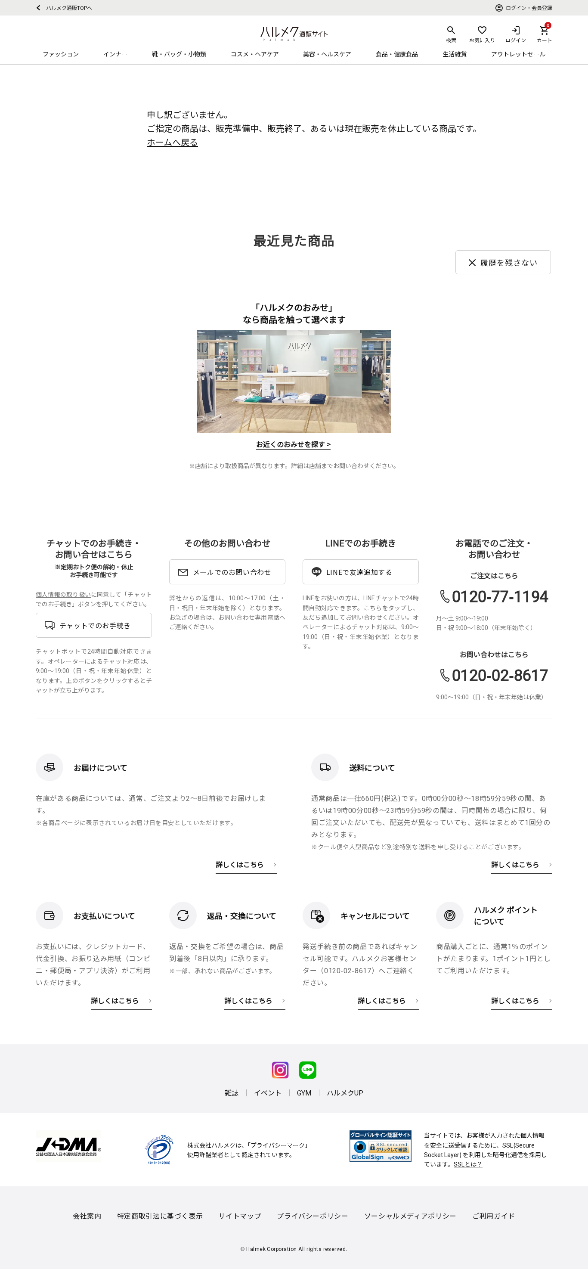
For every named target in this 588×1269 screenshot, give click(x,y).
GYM (304, 1092)
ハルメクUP (345, 1092)
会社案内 (87, 1215)
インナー (115, 54)
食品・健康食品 (397, 54)
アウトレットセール (518, 54)
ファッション (61, 54)
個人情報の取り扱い (63, 594)
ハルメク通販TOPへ (66, 7)
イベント (268, 1092)
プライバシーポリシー (312, 1215)
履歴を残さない (509, 262)
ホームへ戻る (172, 142)
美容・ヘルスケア (327, 54)
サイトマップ (239, 1215)
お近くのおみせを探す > (293, 444)
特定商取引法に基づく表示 (160, 1215)
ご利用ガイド (493, 1215)
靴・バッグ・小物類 (179, 54)
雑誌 (231, 1092)
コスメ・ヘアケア (255, 54)
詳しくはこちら (240, 864)
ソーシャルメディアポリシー (410, 1215)
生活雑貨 (455, 54)
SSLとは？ (468, 1164)
